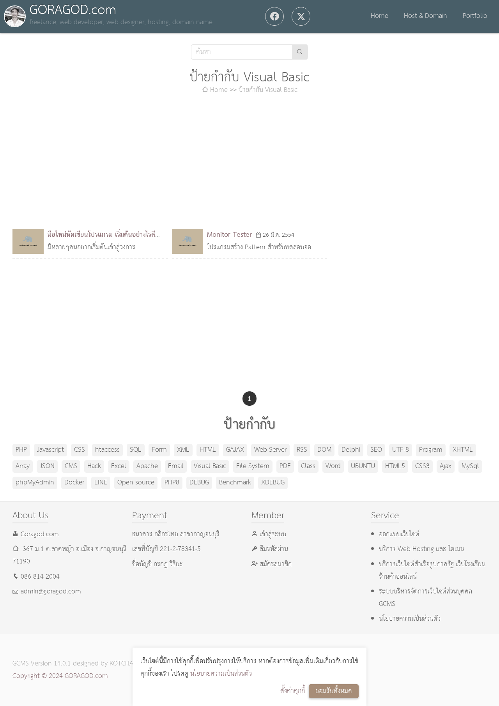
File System (252, 466)
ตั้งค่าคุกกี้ (292, 691)
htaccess (107, 450)
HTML (208, 450)
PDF (285, 466)
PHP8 (172, 483)
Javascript (50, 450)
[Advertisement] (249, 162)
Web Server (270, 450)
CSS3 (422, 466)
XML (183, 450)
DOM (324, 450)
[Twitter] (301, 16)
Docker (74, 483)
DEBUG (199, 483)
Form (159, 450)
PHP (21, 450)
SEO (376, 450)
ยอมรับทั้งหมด (333, 691)
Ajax (445, 466)
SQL (136, 450)
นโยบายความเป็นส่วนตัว (221, 674)
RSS (302, 450)
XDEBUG (273, 483)
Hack (94, 466)
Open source (135, 483)
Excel (118, 466)
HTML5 (395, 466)
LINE (100, 483)
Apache (147, 466)
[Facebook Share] (274, 16)
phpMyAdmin (35, 483)
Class (308, 466)
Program (430, 450)
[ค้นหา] (300, 52)
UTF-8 (400, 450)
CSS (79, 450)
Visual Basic (210, 466)
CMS (71, 466)
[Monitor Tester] (187, 241)
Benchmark (235, 483)
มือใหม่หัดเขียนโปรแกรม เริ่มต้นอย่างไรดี (101, 235)
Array (23, 466)
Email (176, 466)
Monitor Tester (229, 235)
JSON (47, 466)
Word (333, 466)
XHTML (463, 450)
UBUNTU (363, 466)
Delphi (351, 450)
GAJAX (235, 450)
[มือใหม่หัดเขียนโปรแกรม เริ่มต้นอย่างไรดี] (28, 241)
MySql (470, 466)
